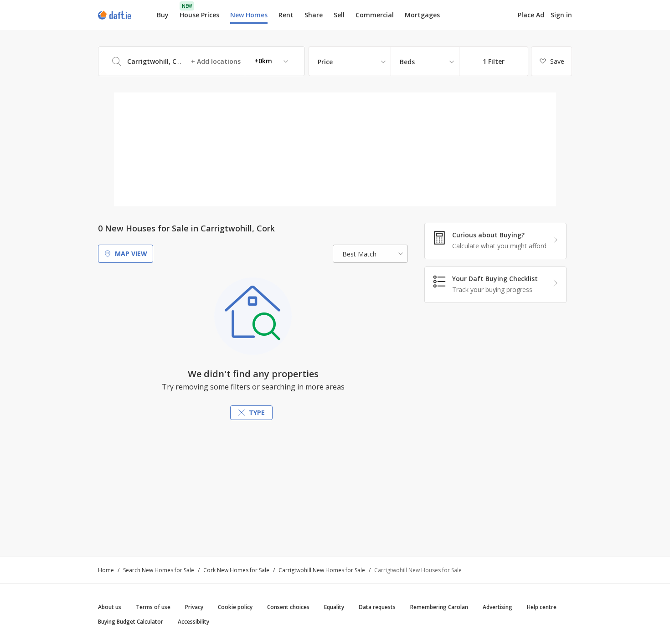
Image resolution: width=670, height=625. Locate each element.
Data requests (377, 607)
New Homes (249, 14)
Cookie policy (235, 607)
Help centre (542, 607)
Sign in (561, 14)
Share (313, 14)
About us (109, 607)
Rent (286, 14)
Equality (334, 607)
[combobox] (201, 61)
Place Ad (531, 15)
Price (325, 61)
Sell (339, 14)
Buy (163, 14)
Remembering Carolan (439, 607)
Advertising (497, 607)
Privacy (194, 607)
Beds (407, 61)
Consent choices (288, 607)
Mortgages (422, 15)
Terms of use (153, 607)
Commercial (375, 14)
